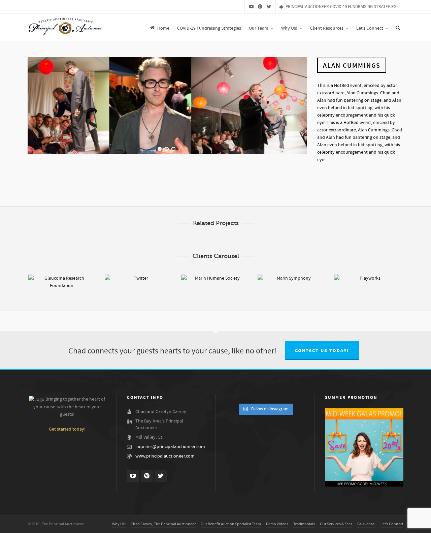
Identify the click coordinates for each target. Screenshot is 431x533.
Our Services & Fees (336, 524)
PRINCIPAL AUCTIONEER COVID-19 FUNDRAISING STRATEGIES (341, 6)
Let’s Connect (391, 524)
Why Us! (119, 524)
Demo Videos (277, 524)
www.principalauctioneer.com (165, 456)
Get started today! (67, 429)
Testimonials (304, 524)
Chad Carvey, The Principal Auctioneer (163, 524)
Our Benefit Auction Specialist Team (231, 524)
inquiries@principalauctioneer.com (170, 447)
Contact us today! (322, 350)
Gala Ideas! (366, 524)
